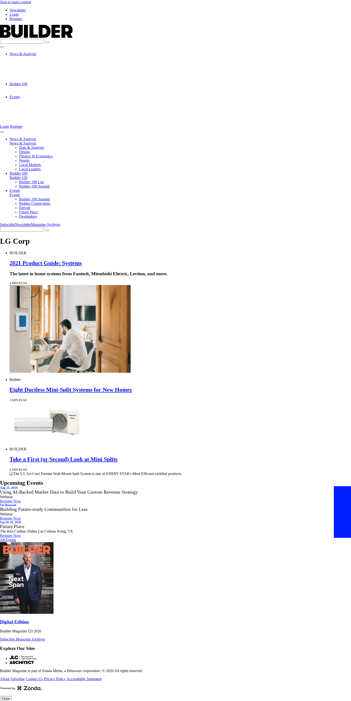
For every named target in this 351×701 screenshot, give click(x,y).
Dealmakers (28, 118)
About (5, 679)
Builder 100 (18, 84)
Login (14, 14)
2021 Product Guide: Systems (46, 263)
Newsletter (18, 10)
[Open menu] (2, 47)
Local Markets (30, 75)
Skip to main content (15, 2)
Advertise (17, 679)
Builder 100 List (31, 88)
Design (24, 62)
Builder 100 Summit (34, 93)
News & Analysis (23, 54)
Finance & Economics (36, 67)
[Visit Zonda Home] (21, 690)
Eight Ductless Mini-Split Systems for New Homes (71, 390)
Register (16, 19)
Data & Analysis (31, 58)
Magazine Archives (45, 224)
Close (6, 698)
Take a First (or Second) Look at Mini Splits (63, 459)
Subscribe (7, 224)
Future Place (28, 114)
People (24, 71)
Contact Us (34, 679)
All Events (8, 540)
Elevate (24, 110)
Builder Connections (34, 105)
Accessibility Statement (83, 679)
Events (15, 97)
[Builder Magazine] (36, 36)
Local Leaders (30, 80)
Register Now (10, 501)
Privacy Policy (55, 679)
